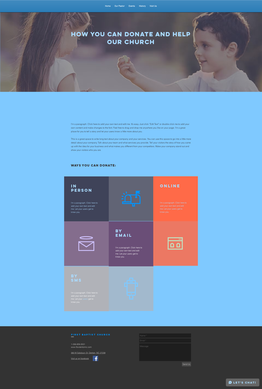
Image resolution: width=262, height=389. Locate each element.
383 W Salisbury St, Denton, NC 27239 (88, 352)
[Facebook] (95, 358)
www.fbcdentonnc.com (81, 347)
